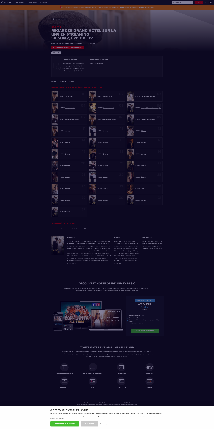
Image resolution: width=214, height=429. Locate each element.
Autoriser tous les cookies (64, 424)
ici (63, 418)
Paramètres (89, 424)
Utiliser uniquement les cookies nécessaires (112, 424)
